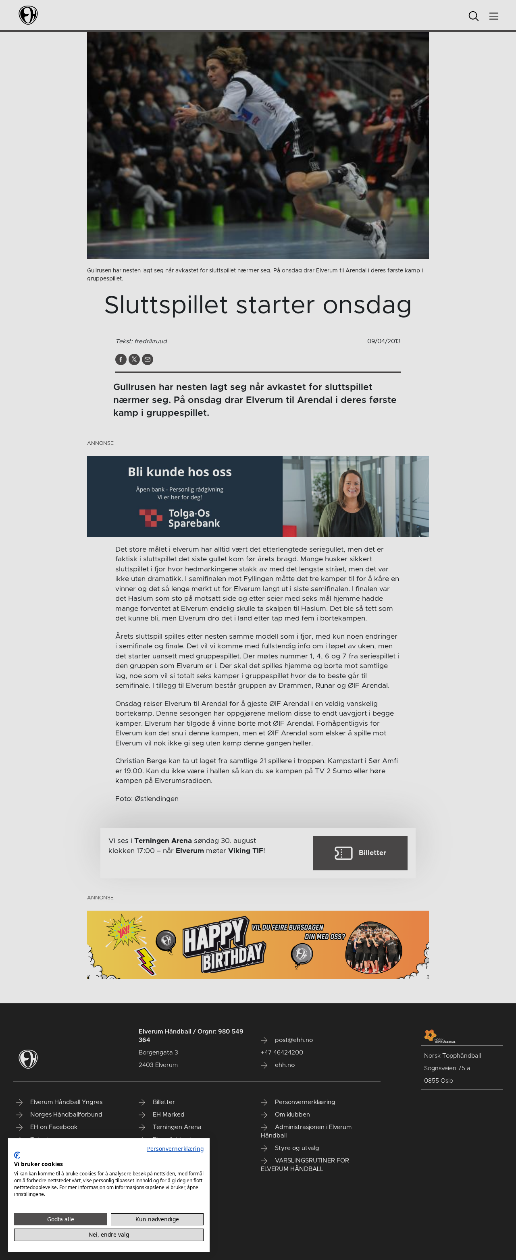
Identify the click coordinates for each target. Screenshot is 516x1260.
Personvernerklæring (175, 1148)
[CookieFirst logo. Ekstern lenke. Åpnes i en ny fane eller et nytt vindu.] (17, 1155)
